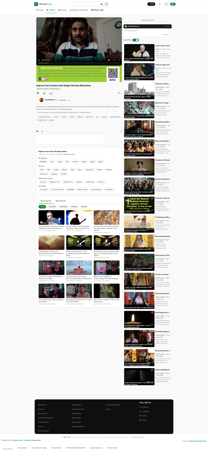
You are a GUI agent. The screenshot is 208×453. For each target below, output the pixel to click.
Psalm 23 (79, 182)
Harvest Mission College (39, 448)
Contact (41, 426)
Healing (64, 169)
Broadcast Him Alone (198, 441)
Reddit (144, 420)
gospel (52, 120)
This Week (52, 206)
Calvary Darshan (56, 448)
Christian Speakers (78, 426)
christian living (42, 120)
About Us (41, 409)
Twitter (144, 416)
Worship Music (77, 413)
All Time (83, 206)
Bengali (92, 161)
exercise (64, 117)
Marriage (108, 169)
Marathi (84, 161)
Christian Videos (112, 448)
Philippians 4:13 (55, 182)
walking (72, 117)
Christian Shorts (85, 112)
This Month (63, 206)
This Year (74, 206)
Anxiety (56, 169)
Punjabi (100, 161)
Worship (63, 174)
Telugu (60, 161)
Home (41, 10)
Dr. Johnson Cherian (57, 189)
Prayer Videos (76, 422)
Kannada (75, 161)
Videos (52, 10)
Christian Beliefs (43, 431)
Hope (41, 169)
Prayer (72, 169)
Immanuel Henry (96, 189)
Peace (80, 169)
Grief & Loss (44, 174)
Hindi (67, 161)
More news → (167, 34)
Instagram (145, 411)
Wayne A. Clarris (82, 189)
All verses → (101, 182)
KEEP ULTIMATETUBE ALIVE (52, 68)
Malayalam (43, 161)
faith (97, 117)
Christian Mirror (133, 26)
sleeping (80, 117)
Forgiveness (89, 169)
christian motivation (44, 117)
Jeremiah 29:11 (68, 182)
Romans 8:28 (90, 182)
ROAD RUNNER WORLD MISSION (75, 448)
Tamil (52, 161)
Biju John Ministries (96, 448)
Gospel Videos (77, 418)
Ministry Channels (80, 10)
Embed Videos (76, 405)
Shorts (98, 10)
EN (159, 4)
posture (56, 117)
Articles (108, 409)
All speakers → (109, 189)
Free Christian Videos (113, 405)
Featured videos (73, 112)
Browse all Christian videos (58, 112)
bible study (89, 117)
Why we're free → (70, 154)
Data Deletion (42, 405)
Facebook (144, 407)
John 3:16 (43, 182)
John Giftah (43, 189)
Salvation (54, 174)
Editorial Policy (43, 413)
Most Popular (46, 201)
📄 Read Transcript (42, 112)
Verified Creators (43, 422)
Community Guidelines (45, 418)
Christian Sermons (78, 409)
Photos (63, 10)
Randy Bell (70, 189)
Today (42, 206)
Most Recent (61, 201)
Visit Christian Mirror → (132, 30)
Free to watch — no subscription (49, 89)
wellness (104, 117)
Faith (48, 169)
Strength (99, 169)
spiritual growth (115, 117)
